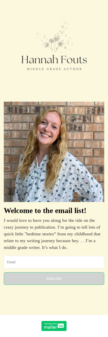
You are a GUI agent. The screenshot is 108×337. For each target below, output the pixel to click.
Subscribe (54, 278)
